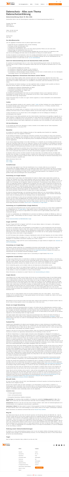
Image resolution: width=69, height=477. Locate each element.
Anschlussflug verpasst (22, 457)
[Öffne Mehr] (32, 4)
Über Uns (36, 453)
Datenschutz (58, 240)
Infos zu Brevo (9, 160)
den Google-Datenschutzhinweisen (40, 250)
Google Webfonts (22, 209)
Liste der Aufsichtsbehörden (34, 57)
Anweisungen (8, 319)
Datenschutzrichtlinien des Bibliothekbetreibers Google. (20, 218)
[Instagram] (64, 445)
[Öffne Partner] (44, 4)
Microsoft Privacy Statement (40, 409)
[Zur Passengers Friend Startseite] (10, 3)
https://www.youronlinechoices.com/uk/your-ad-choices (17, 377)
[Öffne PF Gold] (38, 4)
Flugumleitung (21, 455)
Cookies (36, 104)
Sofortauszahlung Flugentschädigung (25, 466)
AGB (35, 459)
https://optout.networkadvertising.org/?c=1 (49, 374)
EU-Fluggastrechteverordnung (23, 464)
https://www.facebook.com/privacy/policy (52, 358)
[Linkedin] (56, 445)
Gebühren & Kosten (22, 468)
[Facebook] (61, 445)
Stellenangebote (37, 457)
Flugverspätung (21, 453)
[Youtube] (59, 445)
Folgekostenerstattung (22, 462)
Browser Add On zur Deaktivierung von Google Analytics (36, 202)
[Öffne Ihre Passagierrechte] (28, 4)
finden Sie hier (50, 253)
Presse (36, 455)
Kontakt (36, 452)
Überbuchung (21, 459)
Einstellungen (52, 316)
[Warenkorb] (56, 2)
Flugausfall (20, 452)
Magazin (20, 470)
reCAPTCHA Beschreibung (11, 242)
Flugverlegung (21, 461)
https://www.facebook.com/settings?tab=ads (53, 363)
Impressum (36, 464)
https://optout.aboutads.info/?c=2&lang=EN (31, 375)
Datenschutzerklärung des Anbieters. (42, 272)
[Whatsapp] (54, 445)
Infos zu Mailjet (9, 161)
